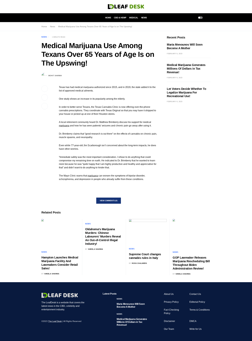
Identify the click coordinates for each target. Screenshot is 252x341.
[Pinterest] (53, 315)
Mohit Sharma (55, 75)
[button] (42, 17)
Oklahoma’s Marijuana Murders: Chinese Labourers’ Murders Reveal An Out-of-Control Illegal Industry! (103, 236)
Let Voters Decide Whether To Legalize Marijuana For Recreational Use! (186, 92)
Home (44, 26)
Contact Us (195, 294)
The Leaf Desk (55, 321)
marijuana (64, 125)
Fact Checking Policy (171, 312)
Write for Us (195, 329)
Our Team (169, 329)
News (52, 26)
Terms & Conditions (199, 310)
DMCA (192, 321)
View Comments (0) (108, 201)
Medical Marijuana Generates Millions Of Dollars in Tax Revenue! (186, 68)
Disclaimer (169, 321)
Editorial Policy (197, 302)
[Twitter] (46, 315)
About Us (169, 294)
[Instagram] (50, 315)
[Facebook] (42, 315)
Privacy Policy (171, 302)
